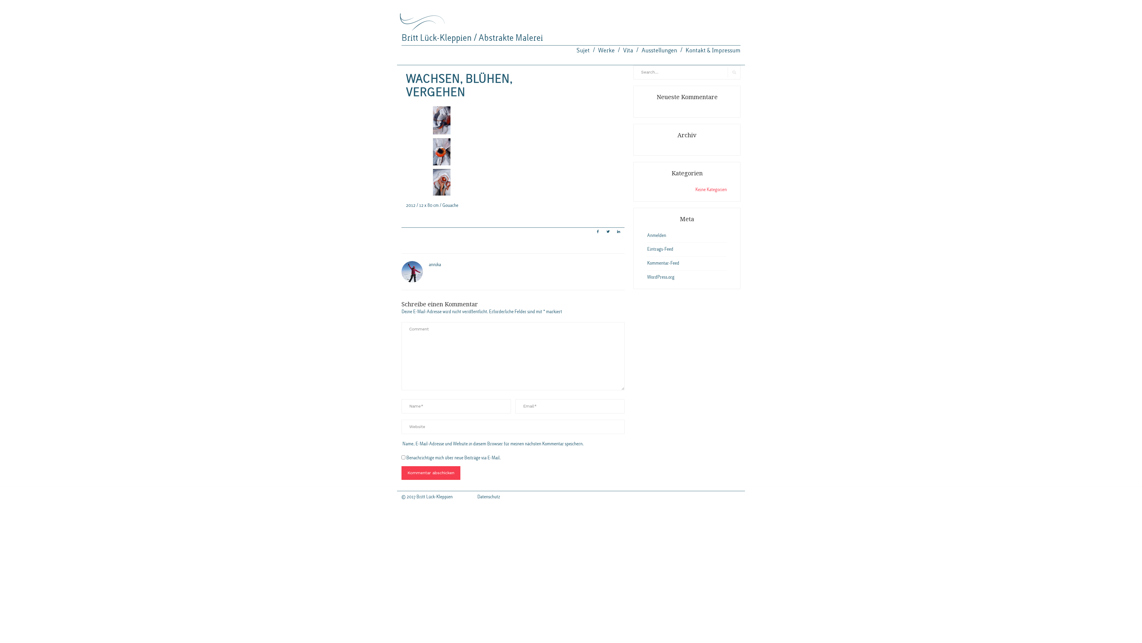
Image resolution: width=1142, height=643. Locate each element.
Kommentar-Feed (663, 263)
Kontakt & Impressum (713, 50)
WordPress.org (660, 277)
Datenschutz (488, 497)
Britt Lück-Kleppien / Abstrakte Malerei (472, 38)
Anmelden (656, 235)
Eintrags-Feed (660, 249)
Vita (628, 50)
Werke (606, 50)
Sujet (583, 50)
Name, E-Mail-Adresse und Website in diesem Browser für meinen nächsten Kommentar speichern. (492, 444)
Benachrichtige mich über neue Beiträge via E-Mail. (453, 458)
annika (435, 264)
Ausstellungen (659, 50)
